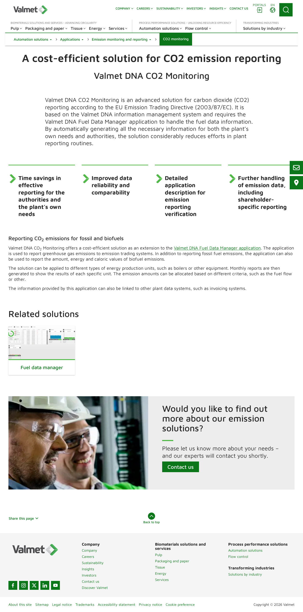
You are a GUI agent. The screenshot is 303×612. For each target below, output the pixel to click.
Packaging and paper (172, 561)
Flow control (238, 557)
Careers (88, 557)
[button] (33, 39)
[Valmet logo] (30, 10)
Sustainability (93, 563)
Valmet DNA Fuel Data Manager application (217, 247)
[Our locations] (296, 182)
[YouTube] (55, 585)
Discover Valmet (95, 588)
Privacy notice (150, 604)
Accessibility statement (116, 604)
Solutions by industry (245, 574)
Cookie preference (180, 604)
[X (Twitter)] (34, 585)
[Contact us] (296, 167)
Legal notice (62, 604)
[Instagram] (23, 585)
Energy (160, 573)
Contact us (180, 467)
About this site (20, 604)
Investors (89, 575)
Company (89, 550)
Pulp (158, 555)
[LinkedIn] (44, 585)
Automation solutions (245, 550)
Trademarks (84, 604)
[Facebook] (12, 585)
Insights (88, 569)
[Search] (286, 9)
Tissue (160, 567)
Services (162, 580)
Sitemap (42, 604)
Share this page (21, 518)
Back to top (151, 522)
